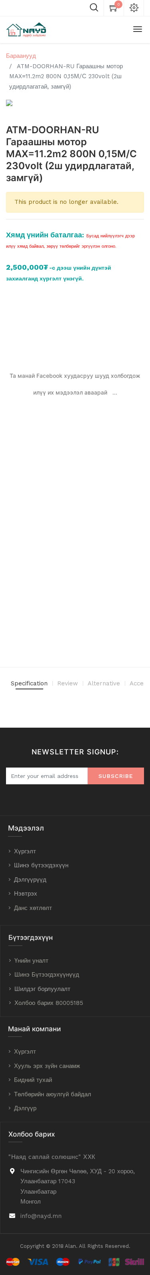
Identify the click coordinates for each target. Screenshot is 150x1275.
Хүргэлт (25, 851)
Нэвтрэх (25, 893)
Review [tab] (67, 683)
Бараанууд (21, 55)
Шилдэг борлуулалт (42, 989)
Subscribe (115, 776)
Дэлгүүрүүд (30, 879)
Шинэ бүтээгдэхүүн (41, 865)
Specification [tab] (29, 683)
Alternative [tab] (104, 683)
